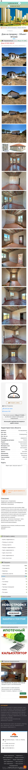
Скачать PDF (6, 411)
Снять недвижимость (8, 763)
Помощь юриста (7, 759)
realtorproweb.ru (22, 768)
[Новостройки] (14, 611)
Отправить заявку (15, 402)
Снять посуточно (19, 763)
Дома (4, 27)
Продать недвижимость (18, 759)
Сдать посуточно (19, 761)
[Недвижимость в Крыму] (1, 27)
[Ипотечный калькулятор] (14, 641)
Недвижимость (19, 755)
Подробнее (23, 693)
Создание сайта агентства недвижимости (17, 767)
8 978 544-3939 (8, 408)
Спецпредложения (13, 765)
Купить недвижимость (8, 757)
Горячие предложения (9, 755)
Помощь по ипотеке (19, 757)
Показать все (23, 697)
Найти (25, 30)
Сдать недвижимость (8, 761)
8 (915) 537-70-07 (15, 6)
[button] (26, 678)
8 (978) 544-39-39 (13, 3)
